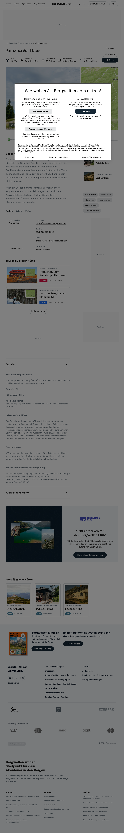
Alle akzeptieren (40, 111)
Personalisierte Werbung (40, 129)
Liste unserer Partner (86, 150)
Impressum (30, 157)
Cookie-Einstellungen (91, 157)
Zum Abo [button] (85, 111)
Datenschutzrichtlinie (58, 157)
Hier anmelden (85, 118)
